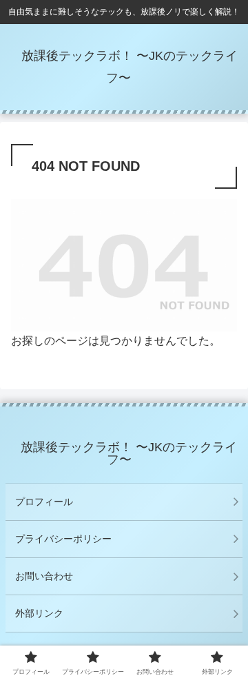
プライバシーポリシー (63, 538)
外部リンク (39, 613)
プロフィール (44, 501)
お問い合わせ (44, 575)
